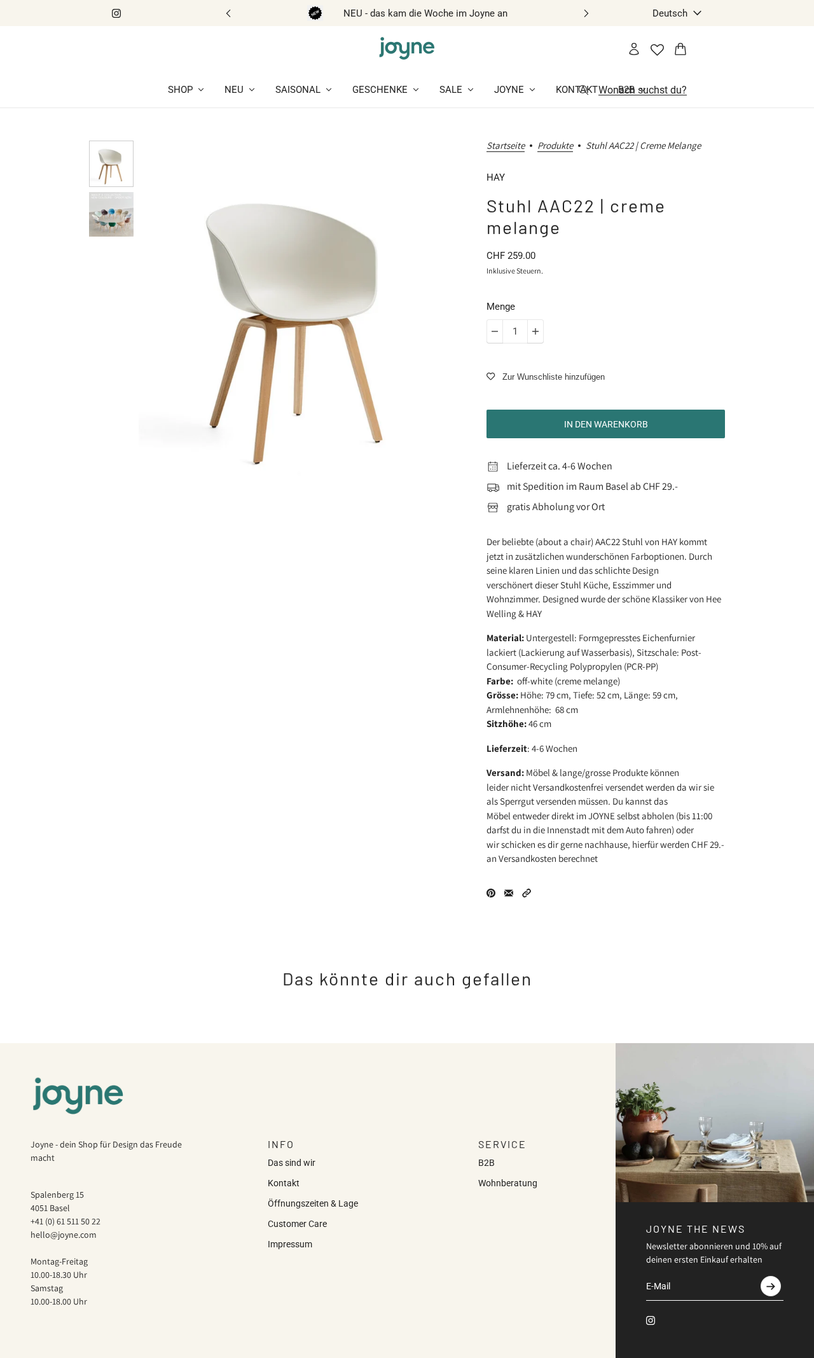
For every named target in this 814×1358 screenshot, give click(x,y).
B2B (486, 1163)
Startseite (505, 146)
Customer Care (297, 1224)
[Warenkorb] (680, 49)
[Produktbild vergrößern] (302, 313)
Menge (500, 306)
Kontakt (284, 1183)
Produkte (555, 146)
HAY (495, 177)
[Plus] (535, 331)
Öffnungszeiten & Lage (313, 1203)
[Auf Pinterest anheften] (491, 893)
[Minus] (494, 331)
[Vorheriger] (228, 13)
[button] (527, 893)
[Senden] (771, 1286)
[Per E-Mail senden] (509, 893)
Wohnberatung (507, 1183)
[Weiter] (586, 13)
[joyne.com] (407, 49)
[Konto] (634, 49)
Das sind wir (291, 1163)
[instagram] (116, 13)
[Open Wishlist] (657, 50)
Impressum (290, 1244)
